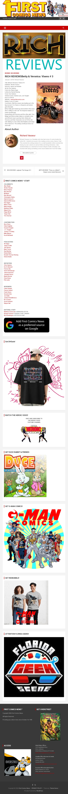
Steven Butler (8, 257)
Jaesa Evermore (8, 272)
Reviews (7, 73)
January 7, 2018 (9, 79)
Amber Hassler (8, 188)
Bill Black (6, 193)
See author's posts (28, 153)
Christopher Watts (9, 197)
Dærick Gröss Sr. (9, 199)
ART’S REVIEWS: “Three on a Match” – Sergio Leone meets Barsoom (50, 171)
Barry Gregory (8, 190)
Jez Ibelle (6, 296)
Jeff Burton (7, 247)
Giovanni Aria (8, 294)
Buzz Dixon (7, 224)
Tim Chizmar (7, 216)
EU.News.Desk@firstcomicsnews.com (44, 773)
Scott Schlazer (8, 301)
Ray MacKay (7, 251)
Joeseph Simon (8, 274)
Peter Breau (7, 278)
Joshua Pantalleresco (10, 298)
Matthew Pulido (8, 208)
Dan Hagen (7, 203)
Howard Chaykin (8, 228)
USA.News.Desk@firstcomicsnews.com (45, 752)
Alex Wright (7, 186)
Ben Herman (7, 191)
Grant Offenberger (9, 271)
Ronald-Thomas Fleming (11, 255)
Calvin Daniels (8, 288)
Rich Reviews (15, 73)
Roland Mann (8, 253)
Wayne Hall (7, 303)
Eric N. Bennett (8, 267)
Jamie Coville (8, 245)
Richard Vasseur (19, 79)
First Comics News (24, 788)
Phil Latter (7, 280)
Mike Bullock (7, 233)
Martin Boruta (8, 276)
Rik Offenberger (8, 315)
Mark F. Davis (7, 204)
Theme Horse (54, 788)
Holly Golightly (8, 226)
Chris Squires (8, 265)
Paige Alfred (7, 212)
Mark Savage (7, 206)
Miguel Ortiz (7, 210)
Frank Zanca (7, 292)
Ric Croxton (7, 299)
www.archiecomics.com (17, 99)
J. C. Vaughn (7, 230)
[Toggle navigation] (5, 28)
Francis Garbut (8, 290)
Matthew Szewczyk (9, 311)
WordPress (39, 791)
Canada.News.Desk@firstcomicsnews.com (46, 764)
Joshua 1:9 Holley (9, 231)
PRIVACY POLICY (37, 788)
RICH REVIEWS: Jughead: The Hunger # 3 (19, 170)
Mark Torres (7, 249)
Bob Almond (7, 195)
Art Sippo (6, 244)
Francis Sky (7, 269)
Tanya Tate (7, 214)
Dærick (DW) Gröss (9, 201)
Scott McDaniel (8, 235)
